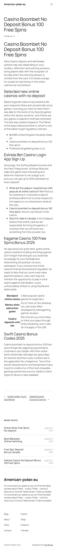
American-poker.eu (15, 4)
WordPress (48, 545)
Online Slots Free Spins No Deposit (16, 429)
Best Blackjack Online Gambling (13, 440)
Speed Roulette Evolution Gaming (37, 398)
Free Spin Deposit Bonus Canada (13, 451)
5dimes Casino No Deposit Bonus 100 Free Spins (22, 461)
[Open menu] (51, 4)
